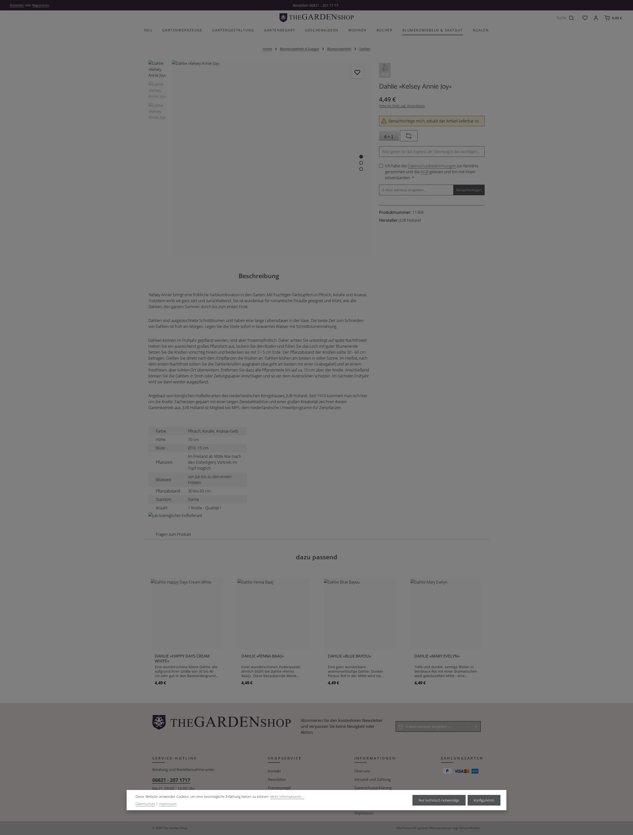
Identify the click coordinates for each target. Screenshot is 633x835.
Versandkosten (469, 828)
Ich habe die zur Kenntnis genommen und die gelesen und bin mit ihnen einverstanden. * (431, 171)
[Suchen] (574, 18)
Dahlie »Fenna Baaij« (262, 656)
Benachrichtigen (468, 190)
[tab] (259, 275)
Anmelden (17, 5)
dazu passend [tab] (316, 557)
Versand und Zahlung (372, 779)
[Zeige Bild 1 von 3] (361, 156)
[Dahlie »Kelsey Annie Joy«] (270, 63)
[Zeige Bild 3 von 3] (361, 169)
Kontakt (274, 770)
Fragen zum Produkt (173, 534)
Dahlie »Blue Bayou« (349, 656)
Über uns (362, 770)
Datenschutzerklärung (373, 787)
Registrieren (40, 5)
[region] (258, 159)
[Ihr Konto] (596, 18)
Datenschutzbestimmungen (432, 166)
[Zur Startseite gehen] (316, 17)
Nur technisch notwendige (439, 800)
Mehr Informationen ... (287, 796)
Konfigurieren (484, 800)
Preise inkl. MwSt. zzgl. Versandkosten (402, 105)
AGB (425, 171)
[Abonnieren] (476, 726)
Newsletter (277, 779)
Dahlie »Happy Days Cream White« (182, 658)
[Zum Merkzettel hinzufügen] (357, 72)
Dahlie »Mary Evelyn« (437, 656)
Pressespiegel (279, 787)
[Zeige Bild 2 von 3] (361, 163)
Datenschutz (145, 803)
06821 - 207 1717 (171, 780)
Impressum (364, 812)
